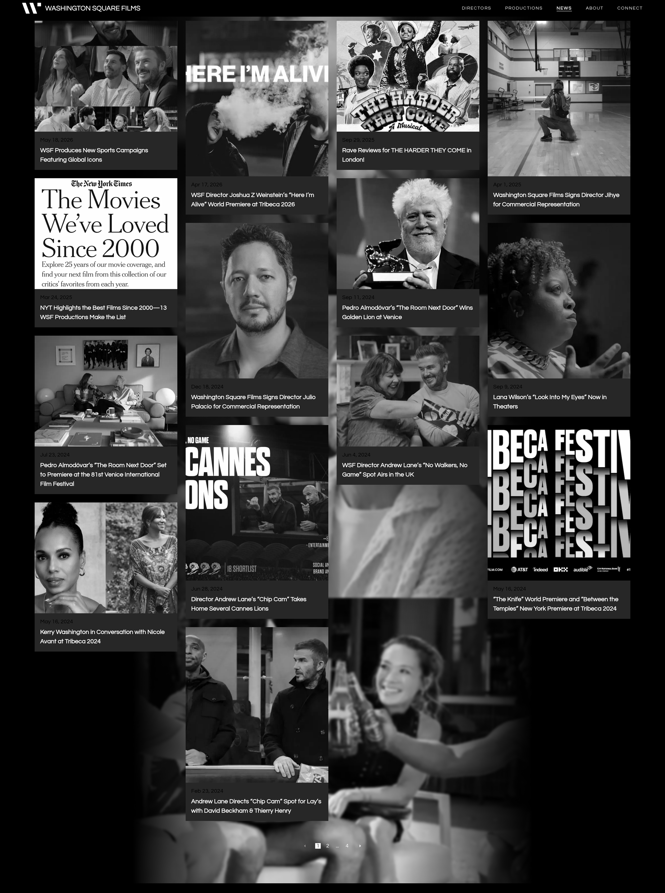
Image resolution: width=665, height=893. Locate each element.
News (564, 8)
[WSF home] (81, 8)
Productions (524, 8)
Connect (630, 8)
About (595, 8)
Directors (476, 8)
